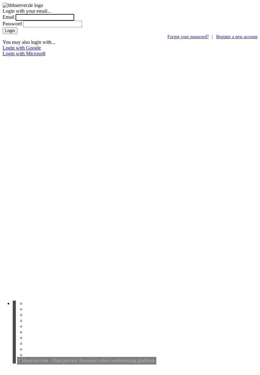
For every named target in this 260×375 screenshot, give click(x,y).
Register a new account (236, 36)
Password (12, 23)
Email (8, 17)
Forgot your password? (188, 36)
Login (10, 30)
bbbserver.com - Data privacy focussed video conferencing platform (86, 360)
